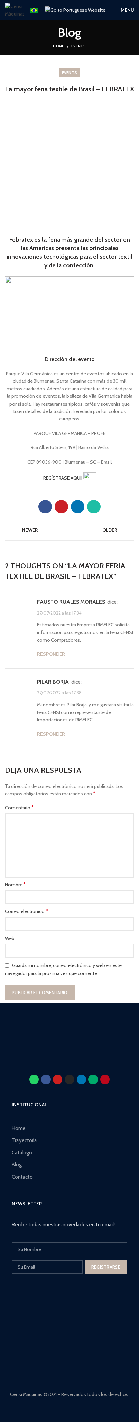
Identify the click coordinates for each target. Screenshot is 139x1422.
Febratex (21, 239)
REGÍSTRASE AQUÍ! (63, 478)
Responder (51, 654)
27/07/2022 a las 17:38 (59, 692)
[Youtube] (57, 1079)
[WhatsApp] (94, 506)
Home (58, 45)
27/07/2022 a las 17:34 (59, 613)
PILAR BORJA (53, 682)
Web (10, 938)
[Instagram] (69, 1079)
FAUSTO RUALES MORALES (71, 602)
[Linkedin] (81, 1079)
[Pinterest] (61, 506)
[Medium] (93, 1079)
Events (78, 45)
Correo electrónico (26, 911)
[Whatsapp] (34, 1079)
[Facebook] (45, 506)
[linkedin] (77, 506)
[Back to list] (69, 530)
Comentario (19, 807)
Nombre (15, 884)
